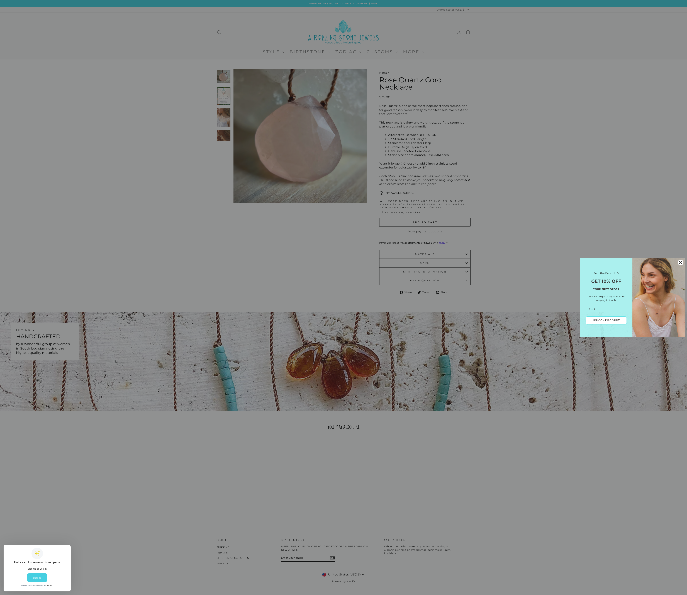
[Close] (680, 262)
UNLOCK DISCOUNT (606, 320)
